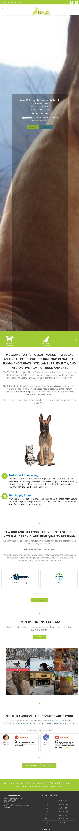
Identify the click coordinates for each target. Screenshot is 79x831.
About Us (32, 127)
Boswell (48, 723)
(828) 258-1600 (40, 113)
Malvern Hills (22, 723)
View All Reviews (31, 765)
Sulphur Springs (36, 723)
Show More (66, 747)
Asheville (59, 720)
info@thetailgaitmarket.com (13, 804)
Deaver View (58, 723)
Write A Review (48, 765)
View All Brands (39, 600)
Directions (46, 127)
